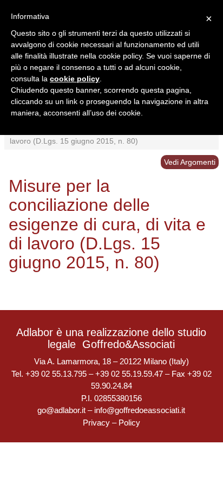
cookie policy (75, 78)
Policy (129, 422)
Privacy (96, 422)
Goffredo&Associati (128, 344)
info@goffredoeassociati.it (139, 410)
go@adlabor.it (61, 410)
